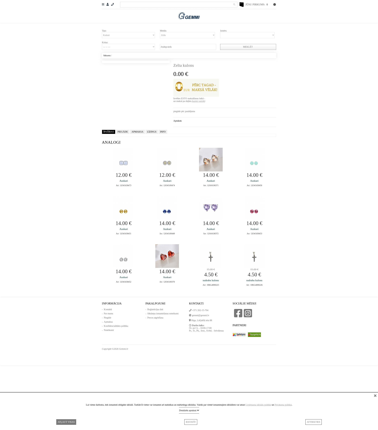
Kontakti (108, 309)
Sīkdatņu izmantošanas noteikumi (163, 313)
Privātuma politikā (283, 405)
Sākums (107, 55)
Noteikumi (109, 330)
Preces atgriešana (155, 317)
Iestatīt (191, 422)
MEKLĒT (248, 47)
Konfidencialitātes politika (116, 326)
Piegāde (107, 317)
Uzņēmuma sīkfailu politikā (258, 405)
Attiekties (313, 422)
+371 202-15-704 (200, 310)
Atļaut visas (66, 422)
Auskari (123, 180)
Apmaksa (108, 322)
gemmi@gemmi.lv (200, 315)
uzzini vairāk (198, 101)
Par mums (108, 313)
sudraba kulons (211, 280)
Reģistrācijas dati (155, 309)
